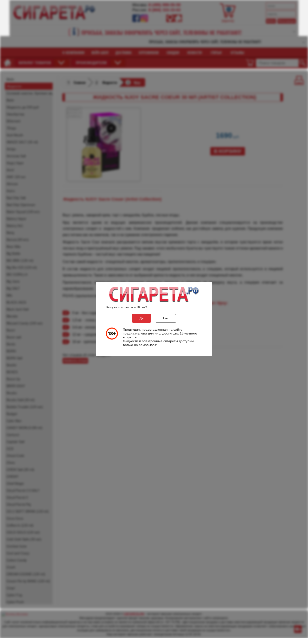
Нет (165, 318)
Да (141, 318)
